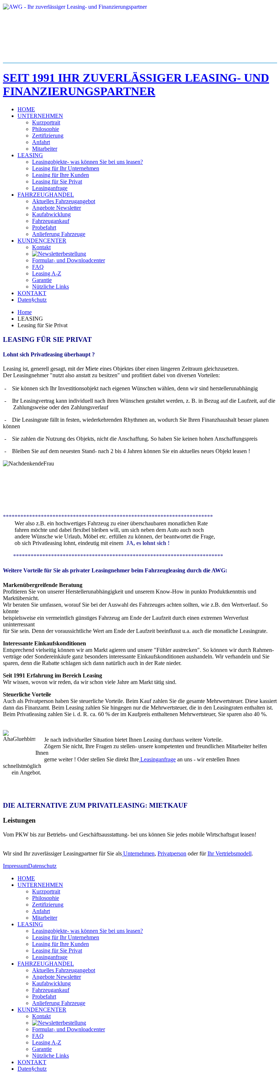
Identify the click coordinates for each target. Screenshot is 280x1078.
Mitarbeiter (44, 149)
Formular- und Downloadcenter (68, 260)
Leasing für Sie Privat (57, 181)
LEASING (30, 155)
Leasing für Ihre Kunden (60, 175)
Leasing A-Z (46, 273)
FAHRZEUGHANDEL (46, 195)
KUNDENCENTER (42, 240)
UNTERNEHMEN (40, 116)
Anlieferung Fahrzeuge (58, 234)
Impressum (15, 866)
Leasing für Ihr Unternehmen (65, 168)
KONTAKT (32, 293)
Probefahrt (44, 227)
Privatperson (172, 853)
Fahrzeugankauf (50, 221)
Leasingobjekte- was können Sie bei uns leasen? (87, 162)
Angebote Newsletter (56, 208)
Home (25, 312)
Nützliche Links (50, 286)
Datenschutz (42, 866)
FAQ (38, 267)
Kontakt (41, 247)
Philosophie (45, 129)
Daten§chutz (32, 300)
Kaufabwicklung (51, 214)
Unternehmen (138, 853)
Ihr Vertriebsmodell (229, 853)
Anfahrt (41, 142)
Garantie (42, 280)
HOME (26, 109)
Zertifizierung (47, 135)
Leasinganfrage (49, 188)
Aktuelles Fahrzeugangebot (63, 201)
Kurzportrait (46, 122)
